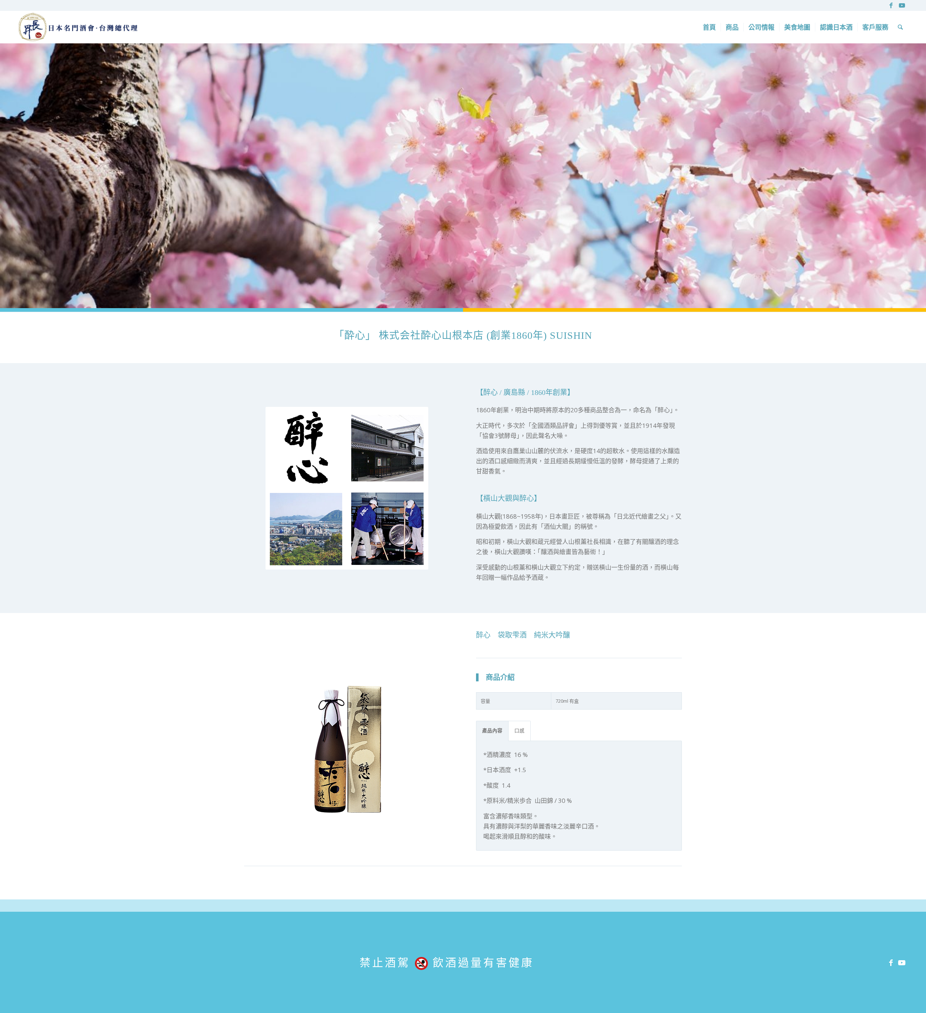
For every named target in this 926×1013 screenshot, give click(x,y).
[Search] (900, 27)
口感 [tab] (519, 730)
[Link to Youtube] (902, 5)
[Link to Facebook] (891, 5)
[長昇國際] (77, 27)
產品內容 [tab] (492, 730)
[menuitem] (709, 27)
